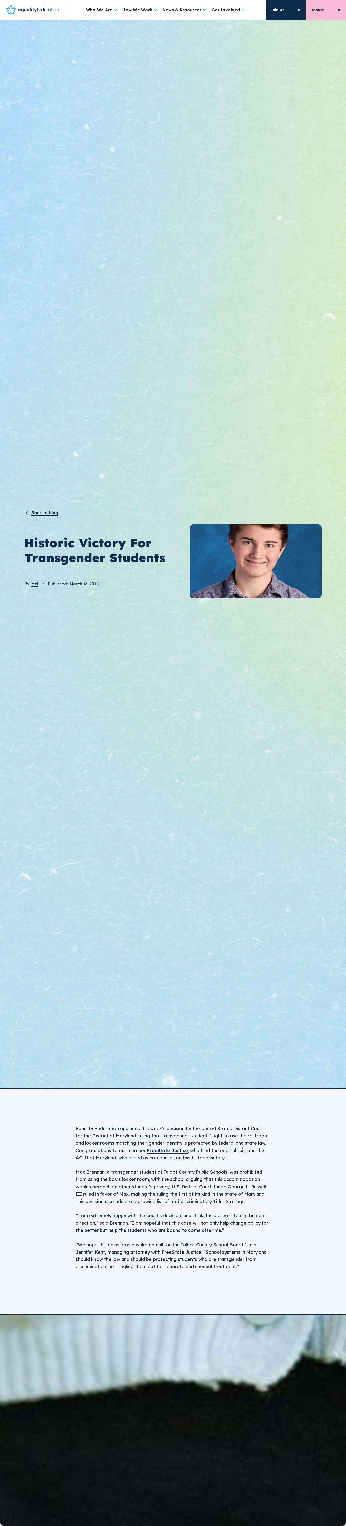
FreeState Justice (167, 1150)
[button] (102, 10)
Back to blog (44, 513)
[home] (32, 10)
